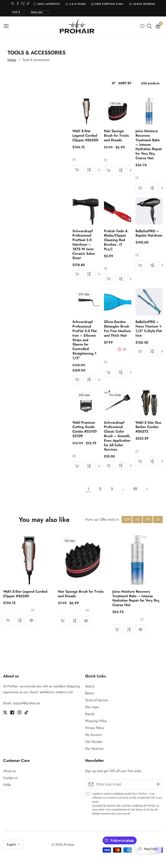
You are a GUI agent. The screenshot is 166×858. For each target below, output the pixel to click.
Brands (89, 714)
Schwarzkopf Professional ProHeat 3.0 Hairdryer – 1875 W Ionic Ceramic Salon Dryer (83, 245)
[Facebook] (17, 4)
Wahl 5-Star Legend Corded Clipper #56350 (85, 135)
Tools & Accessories (36, 59)
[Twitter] (12, 4)
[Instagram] (23, 4)
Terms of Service (96, 700)
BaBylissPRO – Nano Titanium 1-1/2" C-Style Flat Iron (149, 329)
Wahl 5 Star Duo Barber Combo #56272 (148, 427)
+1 (124, 349)
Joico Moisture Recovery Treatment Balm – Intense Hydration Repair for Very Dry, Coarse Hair (149, 145)
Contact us (10, 777)
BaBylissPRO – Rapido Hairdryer (149, 233)
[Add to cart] (77, 170)
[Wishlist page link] (142, 26)
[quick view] (140, 188)
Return (89, 693)
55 (135, 488)
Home (12, 59)
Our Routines (94, 748)
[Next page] (147, 489)
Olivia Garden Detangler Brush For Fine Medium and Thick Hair (117, 329)
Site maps (92, 707)
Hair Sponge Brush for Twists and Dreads (116, 135)
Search (89, 686)
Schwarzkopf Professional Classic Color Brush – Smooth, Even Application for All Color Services (117, 436)
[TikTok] (28, 4)
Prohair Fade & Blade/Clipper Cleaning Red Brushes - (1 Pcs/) (116, 240)
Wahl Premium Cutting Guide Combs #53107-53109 (84, 429)
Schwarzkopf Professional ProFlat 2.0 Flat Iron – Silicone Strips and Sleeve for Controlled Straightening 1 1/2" (84, 340)
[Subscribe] (158, 784)
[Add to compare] (89, 170)
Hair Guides (93, 741)
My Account (93, 734)
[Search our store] (150, 26)
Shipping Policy (96, 721)
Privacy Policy (94, 727)
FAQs (7, 784)
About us (9, 771)
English (12, 844)
